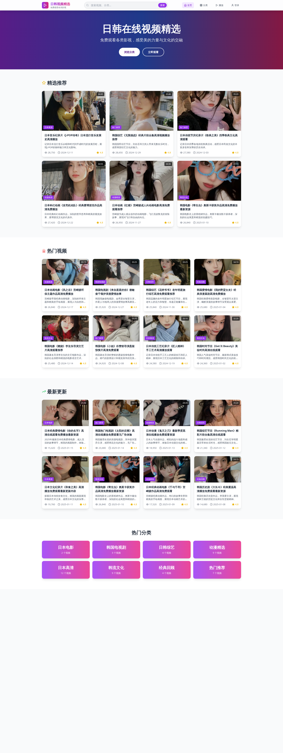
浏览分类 (129, 52)
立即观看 (153, 52)
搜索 (162, 5)
